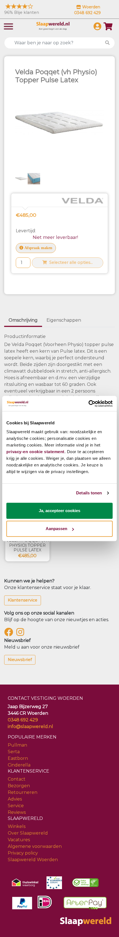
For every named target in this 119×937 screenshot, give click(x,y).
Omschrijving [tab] (23, 320)
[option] (21, 178)
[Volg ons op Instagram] (21, 633)
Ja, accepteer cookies (59, 510)
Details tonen (89, 493)
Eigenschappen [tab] (63, 320)
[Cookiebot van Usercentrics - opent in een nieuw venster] (88, 403)
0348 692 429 (23, 719)
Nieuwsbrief (20, 659)
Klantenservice (22, 600)
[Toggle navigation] (8, 26)
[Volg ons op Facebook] (9, 633)
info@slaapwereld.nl (30, 726)
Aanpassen (56, 528)
